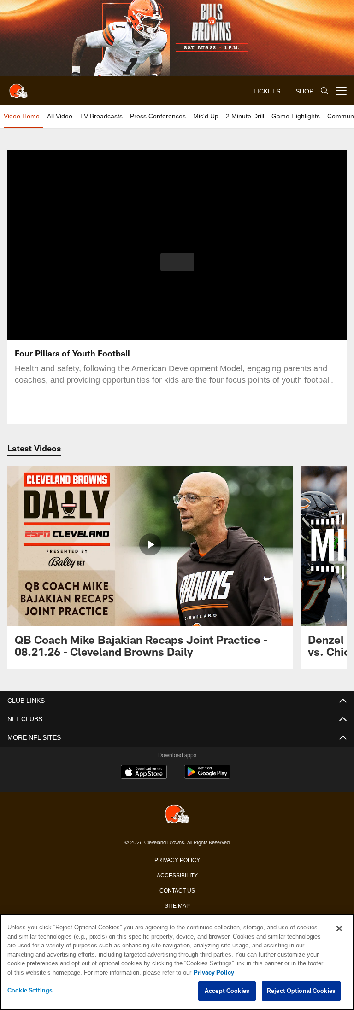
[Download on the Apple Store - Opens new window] (144, 773)
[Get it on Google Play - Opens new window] (207, 776)
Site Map (177, 905)
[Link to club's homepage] (18, 87)
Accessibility (177, 874)
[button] (177, 262)
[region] (177, 962)
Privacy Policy (177, 859)
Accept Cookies (227, 991)
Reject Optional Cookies (301, 991)
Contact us (177, 890)
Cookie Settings (30, 990)
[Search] (324, 91)
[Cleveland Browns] (177, 814)
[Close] (339, 929)
